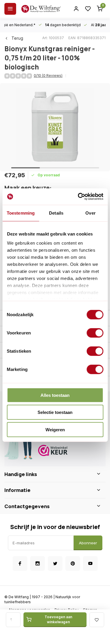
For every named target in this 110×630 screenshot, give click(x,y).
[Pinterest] (72, 563)
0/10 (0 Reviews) (48, 75)
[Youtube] (90, 563)
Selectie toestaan (55, 412)
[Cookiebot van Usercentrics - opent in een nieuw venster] (78, 196)
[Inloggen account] (76, 9)
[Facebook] (20, 563)
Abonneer (88, 543)
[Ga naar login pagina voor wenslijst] (88, 9)
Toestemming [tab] (21, 212)
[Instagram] (37, 563)
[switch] (95, 332)
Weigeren (55, 429)
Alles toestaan (55, 394)
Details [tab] (56, 212)
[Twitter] (55, 563)
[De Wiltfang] (41, 9)
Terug (17, 38)
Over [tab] (90, 212)
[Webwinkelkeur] (69, 451)
